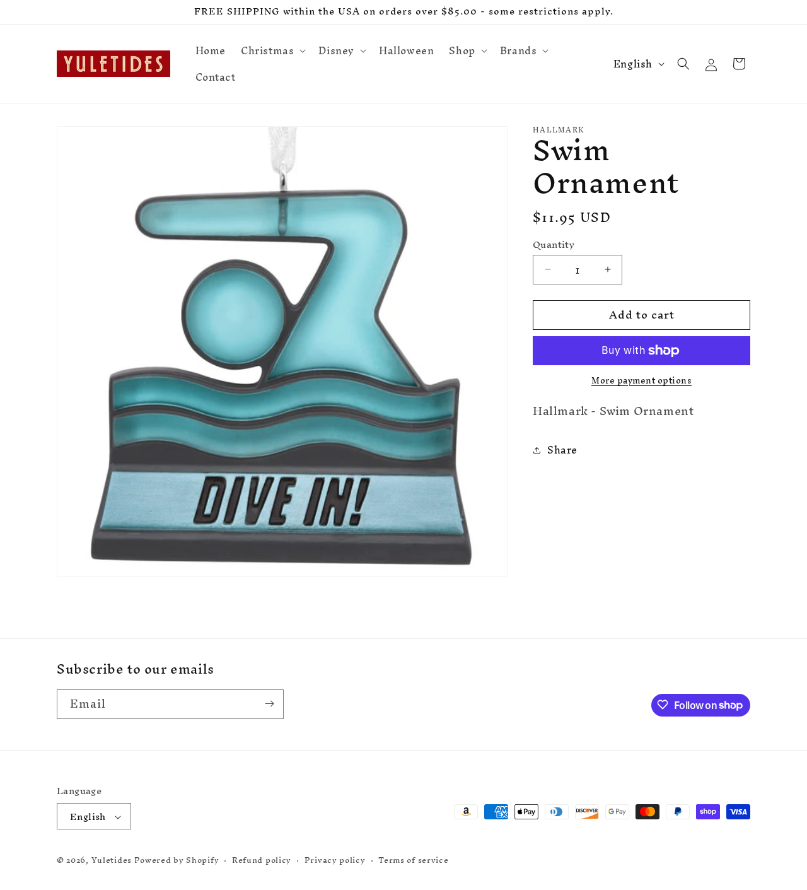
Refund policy (261, 861)
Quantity (553, 244)
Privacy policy (335, 861)
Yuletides (111, 861)
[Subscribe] (269, 703)
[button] (272, 50)
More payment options (641, 381)
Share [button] (562, 449)
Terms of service (413, 861)
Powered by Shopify (176, 861)
